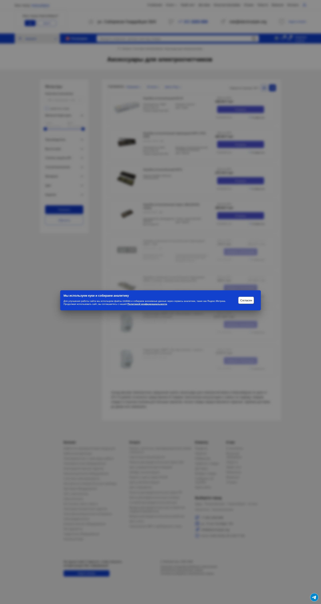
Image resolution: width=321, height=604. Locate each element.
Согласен (246, 300)
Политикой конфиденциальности (147, 304)
